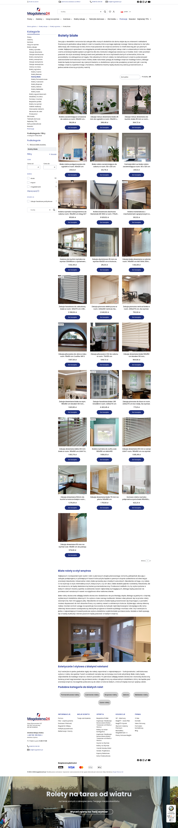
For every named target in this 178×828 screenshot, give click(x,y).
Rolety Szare (35, 92)
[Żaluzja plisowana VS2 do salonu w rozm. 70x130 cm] (104, 337)
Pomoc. (61, 718)
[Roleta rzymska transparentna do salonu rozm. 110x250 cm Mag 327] (72, 195)
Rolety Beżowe (36, 74)
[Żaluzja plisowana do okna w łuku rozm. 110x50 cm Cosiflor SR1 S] (72, 337)
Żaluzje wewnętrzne (36, 64)
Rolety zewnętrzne (35, 59)
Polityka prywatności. (65, 729)
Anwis (33, 178)
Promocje (30, 129)
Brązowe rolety (111, 695)
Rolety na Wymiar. (103, 746)
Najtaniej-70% (32, 121)
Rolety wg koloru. (55, 26)
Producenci (33, 114)
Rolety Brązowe (36, 84)
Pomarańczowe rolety (70, 695)
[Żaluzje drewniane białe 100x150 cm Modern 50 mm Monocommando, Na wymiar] (136, 337)
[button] (105, 11)
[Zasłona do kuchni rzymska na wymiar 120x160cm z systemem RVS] (72, 242)
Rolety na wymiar (35, 104)
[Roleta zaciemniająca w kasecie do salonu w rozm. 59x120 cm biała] (72, 100)
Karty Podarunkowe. (104, 756)
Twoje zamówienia (84, 718)
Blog (136, 731)
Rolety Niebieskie (37, 89)
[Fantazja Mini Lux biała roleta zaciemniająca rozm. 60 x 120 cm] (136, 147)
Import (33, 183)
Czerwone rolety (92, 695)
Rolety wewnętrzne (36, 57)
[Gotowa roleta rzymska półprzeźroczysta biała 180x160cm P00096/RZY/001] (136, 480)
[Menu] (174, 806)
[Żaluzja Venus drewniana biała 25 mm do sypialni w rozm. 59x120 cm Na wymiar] (104, 100)
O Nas (137, 718)
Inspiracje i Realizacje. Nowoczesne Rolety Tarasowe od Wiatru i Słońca (104, 724)
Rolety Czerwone (37, 82)
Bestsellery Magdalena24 (121, 732)
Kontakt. (138, 721)
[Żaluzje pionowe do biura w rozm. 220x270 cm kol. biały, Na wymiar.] (136, 385)
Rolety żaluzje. (43, 26)
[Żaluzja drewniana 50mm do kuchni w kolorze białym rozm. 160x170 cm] (72, 480)
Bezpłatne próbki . (35, 102)
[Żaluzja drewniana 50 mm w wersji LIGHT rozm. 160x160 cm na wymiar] (136, 432)
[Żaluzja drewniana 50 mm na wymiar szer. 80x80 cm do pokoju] (72, 528)
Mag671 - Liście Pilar (123, 721)
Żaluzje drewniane (35, 52)
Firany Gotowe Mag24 (123, 735)
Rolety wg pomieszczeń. (37, 94)
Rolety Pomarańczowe (39, 79)
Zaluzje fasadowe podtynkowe (41, 201)
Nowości (30, 126)
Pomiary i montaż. (35, 99)
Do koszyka (72, 127)
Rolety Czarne (36, 72)
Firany (29, 37)
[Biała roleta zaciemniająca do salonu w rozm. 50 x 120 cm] (104, 147)
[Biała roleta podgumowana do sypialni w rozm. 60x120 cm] (72, 147)
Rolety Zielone (36, 87)
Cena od (30, 164)
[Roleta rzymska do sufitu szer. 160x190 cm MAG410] (104, 432)
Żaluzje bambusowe (36, 54)
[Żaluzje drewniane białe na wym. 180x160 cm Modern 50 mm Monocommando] (72, 385)
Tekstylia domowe (33, 119)
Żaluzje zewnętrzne (36, 62)
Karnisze (30, 42)
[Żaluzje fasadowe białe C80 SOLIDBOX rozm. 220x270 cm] (104, 385)
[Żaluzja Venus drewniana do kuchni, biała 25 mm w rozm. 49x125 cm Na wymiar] (136, 100)
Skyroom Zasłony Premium (122, 727)
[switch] (171, 820)
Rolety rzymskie (34, 50)
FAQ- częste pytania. (65, 721)
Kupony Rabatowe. (103, 753)
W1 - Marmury (121, 718)
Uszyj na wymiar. (33, 45)
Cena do (46, 164)
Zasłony (30, 40)
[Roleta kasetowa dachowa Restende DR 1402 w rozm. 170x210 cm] (104, 195)
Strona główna (32, 26)
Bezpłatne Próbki (102, 718)
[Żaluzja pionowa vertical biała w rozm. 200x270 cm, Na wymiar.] (136, 290)
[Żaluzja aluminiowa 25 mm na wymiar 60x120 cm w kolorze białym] (104, 242)
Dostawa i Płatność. (65, 723)
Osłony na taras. (35, 67)
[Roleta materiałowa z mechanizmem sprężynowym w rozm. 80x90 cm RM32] (136, 195)
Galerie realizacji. (35, 107)
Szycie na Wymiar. (103, 743)
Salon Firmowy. (140, 723)
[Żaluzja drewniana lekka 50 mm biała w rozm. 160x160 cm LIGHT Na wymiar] (72, 432)
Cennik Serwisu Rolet (104, 748)
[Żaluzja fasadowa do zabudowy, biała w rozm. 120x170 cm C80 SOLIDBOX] (72, 290)
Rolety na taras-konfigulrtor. (102, 731)
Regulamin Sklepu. (64, 726)
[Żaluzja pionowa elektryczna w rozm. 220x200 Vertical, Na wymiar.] (104, 290)
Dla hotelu (31, 116)
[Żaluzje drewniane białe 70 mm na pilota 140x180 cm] (104, 480)
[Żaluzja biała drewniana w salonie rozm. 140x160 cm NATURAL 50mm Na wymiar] (136, 242)
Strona (143, 561)
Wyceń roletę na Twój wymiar (89, 811)
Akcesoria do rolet (35, 111)
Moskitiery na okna (36, 97)
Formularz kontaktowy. (139, 727)
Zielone (126, 695)
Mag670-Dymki (121, 723)
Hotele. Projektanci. (103, 751)
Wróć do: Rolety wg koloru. (38, 144)
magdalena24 (36, 187)
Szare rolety (104, 702)
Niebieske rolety (141, 695)
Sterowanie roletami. (36, 109)
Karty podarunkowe (34, 124)
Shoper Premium (117, 772)
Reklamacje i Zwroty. (65, 731)
